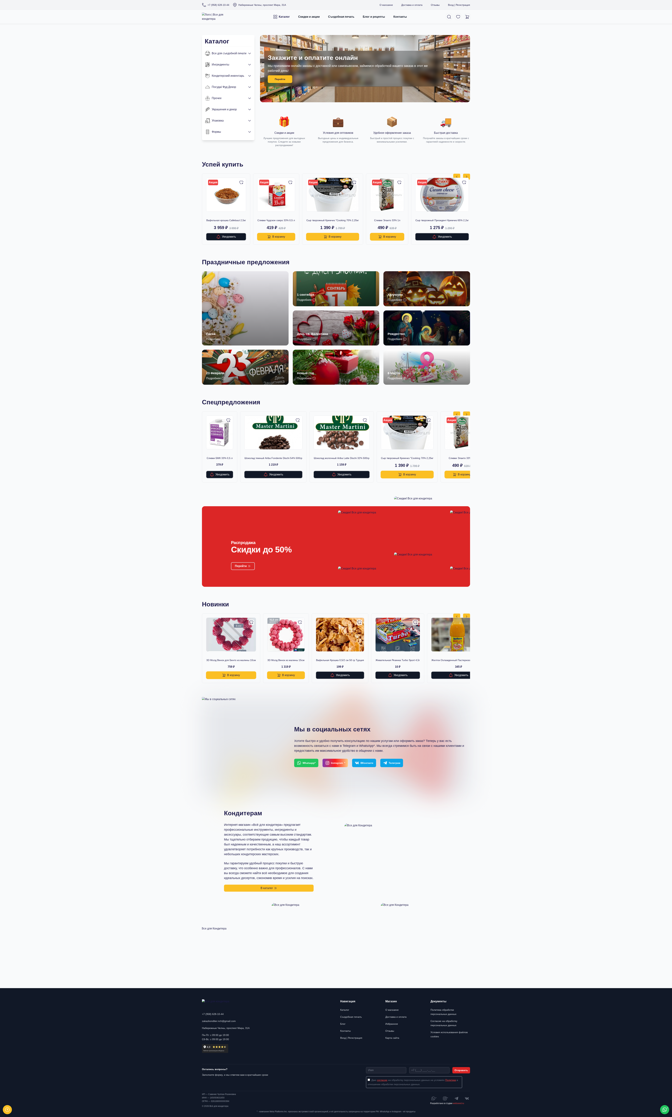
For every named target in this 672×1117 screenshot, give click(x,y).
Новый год (305, 373)
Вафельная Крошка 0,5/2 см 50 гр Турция (340, 660)
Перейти (280, 79)
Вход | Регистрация (459, 5)
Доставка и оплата (411, 5)
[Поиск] (449, 17)
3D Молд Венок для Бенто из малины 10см (231, 660)
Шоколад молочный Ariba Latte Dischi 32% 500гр (341, 458)
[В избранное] (241, 182)
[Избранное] (458, 17)
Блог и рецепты (374, 16)
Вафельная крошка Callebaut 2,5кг (226, 220)
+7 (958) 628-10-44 (213, 1014)
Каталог (284, 16)
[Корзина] (467, 17)
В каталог (267, 888)
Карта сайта (392, 1037)
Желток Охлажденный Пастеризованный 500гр (458, 660)
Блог (342, 1023)
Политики (450, 1080)
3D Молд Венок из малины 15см (285, 660)
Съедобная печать (341, 16)
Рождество (396, 334)
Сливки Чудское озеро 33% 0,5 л (276, 220)
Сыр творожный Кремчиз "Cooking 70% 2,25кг (332, 220)
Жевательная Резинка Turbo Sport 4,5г (398, 660)
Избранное (391, 1023)
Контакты (400, 16)
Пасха (210, 334)
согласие (382, 1080)
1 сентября (305, 294)
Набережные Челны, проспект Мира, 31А (226, 1028)
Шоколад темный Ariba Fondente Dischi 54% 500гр (273, 458)
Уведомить (229, 236)
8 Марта (394, 373)
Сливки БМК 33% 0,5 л (220, 458)
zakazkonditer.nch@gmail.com (219, 1021)
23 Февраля (215, 373)
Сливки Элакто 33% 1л (387, 220)
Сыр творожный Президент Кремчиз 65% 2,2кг (442, 220)
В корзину (278, 236)
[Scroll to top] (7, 1109)
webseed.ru (458, 1103)
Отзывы (435, 5)
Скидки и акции (309, 16)
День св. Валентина (312, 334)
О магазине (386, 5)
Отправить (461, 1070)
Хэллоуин (395, 294)
